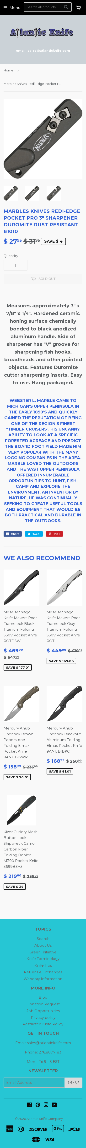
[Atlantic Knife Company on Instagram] (46, 1105)
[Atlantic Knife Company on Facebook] (29, 1105)
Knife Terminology (43, 958)
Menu (15, 7)
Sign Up (73, 1082)
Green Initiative (43, 952)
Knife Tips (43, 965)
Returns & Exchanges (43, 972)
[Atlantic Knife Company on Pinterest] (37, 1105)
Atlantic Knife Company (45, 1119)
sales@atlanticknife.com (49, 1042)
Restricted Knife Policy (43, 1024)
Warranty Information (43, 979)
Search (43, 938)
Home (8, 70)
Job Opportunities (43, 1010)
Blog (43, 997)
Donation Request (43, 1004)
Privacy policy (43, 1017)
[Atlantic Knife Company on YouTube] (54, 1105)
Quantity (11, 256)
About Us (43, 945)
